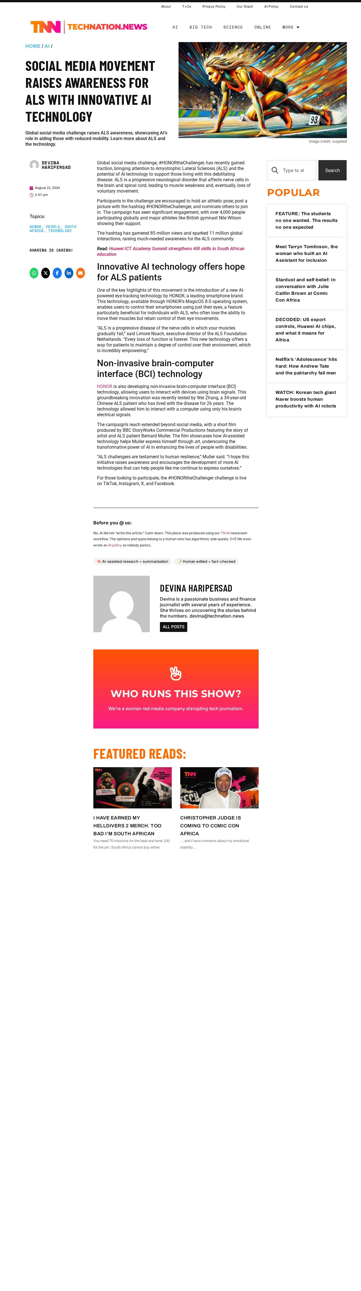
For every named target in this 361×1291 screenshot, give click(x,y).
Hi (232, 539)
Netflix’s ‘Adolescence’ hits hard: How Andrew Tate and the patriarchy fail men (306, 366)
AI (175, 27)
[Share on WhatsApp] (34, 273)
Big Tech (201, 27)
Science (233, 27)
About (166, 6)
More (288, 27)
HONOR (35, 227)
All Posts (173, 626)
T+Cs (186, 6)
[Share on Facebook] (57, 273)
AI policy (115, 545)
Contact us (299, 6)
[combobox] (291, 170)
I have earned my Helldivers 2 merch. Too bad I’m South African (127, 825)
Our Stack (245, 6)
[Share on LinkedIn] (69, 273)
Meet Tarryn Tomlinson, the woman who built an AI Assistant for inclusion (307, 253)
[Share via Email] (80, 273)
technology (60, 231)
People (53, 227)
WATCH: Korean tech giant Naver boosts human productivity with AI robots (306, 399)
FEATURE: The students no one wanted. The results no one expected (307, 220)
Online (262, 27)
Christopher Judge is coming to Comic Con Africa (210, 825)
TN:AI (225, 533)
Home (33, 46)
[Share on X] (45, 273)
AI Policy (271, 6)
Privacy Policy (214, 6)
